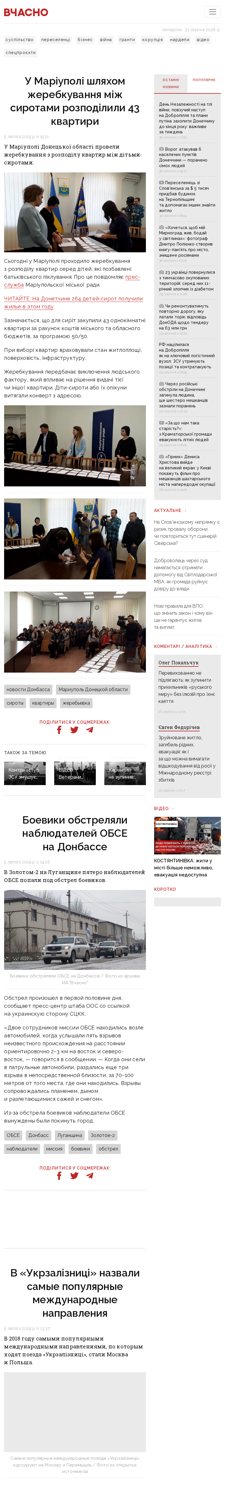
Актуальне (167, 510)
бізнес (85, 39)
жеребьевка (76, 703)
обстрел (108, 1149)
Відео (161, 808)
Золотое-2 (103, 1135)
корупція (152, 39)
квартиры (43, 703)
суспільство (20, 39)
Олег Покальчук (178, 662)
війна (106, 39)
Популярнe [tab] (204, 80)
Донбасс (38, 1135)
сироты (15, 703)
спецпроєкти (21, 52)
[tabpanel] (187, 296)
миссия (54, 1149)
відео (203, 39)
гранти (127, 39)
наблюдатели (22, 1149)
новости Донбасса (28, 689)
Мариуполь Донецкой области (93, 689)
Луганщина (69, 1135)
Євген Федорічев (179, 727)
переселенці (55, 39)
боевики (80, 1149)
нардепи (180, 39)
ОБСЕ (13, 1135)
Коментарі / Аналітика (183, 646)
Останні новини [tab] (171, 83)
